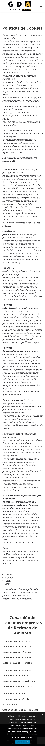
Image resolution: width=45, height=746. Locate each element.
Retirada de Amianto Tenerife (17, 662)
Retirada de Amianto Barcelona (17, 646)
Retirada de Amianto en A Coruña (18, 680)
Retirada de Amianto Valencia (17, 651)
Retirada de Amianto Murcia (16, 675)
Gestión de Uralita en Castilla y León (20, 709)
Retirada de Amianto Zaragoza (17, 670)
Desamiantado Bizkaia (13, 704)
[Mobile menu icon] (41, 5)
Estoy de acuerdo (22, 742)
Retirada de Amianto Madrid (16, 641)
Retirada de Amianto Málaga (16, 693)
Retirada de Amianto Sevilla (16, 699)
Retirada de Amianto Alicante (16, 657)
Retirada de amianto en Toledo (17, 686)
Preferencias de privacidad (23, 737)
